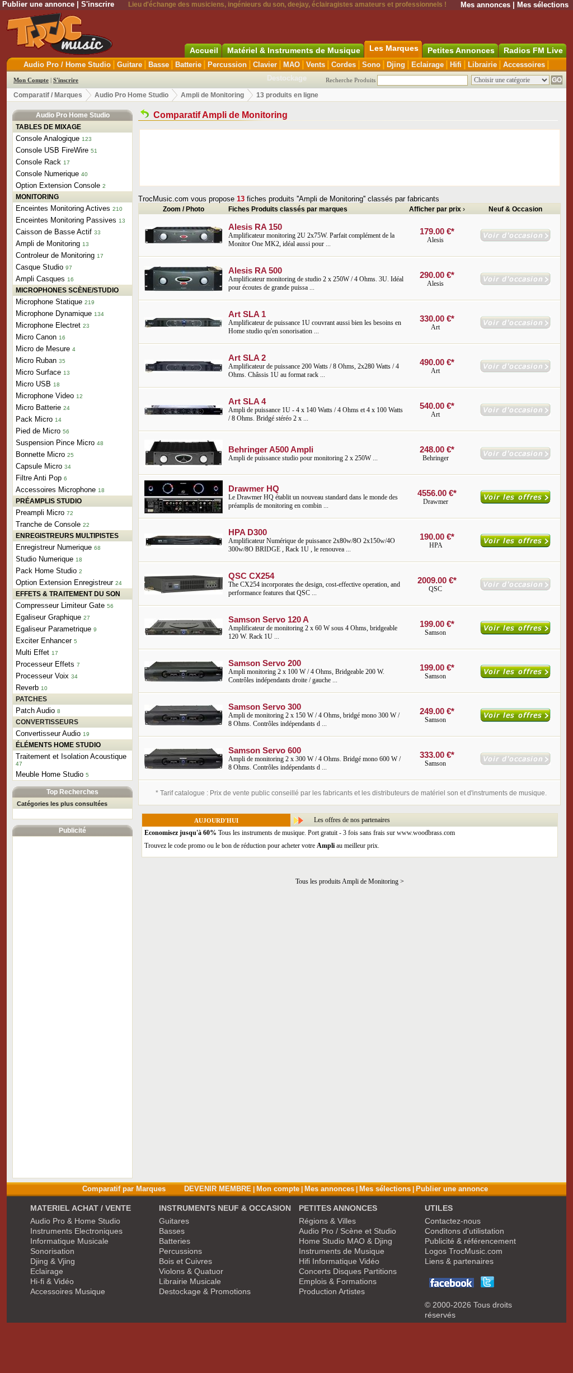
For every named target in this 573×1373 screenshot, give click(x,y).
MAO (291, 64)
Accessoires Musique (67, 1291)
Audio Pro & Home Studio (75, 1220)
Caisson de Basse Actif (54, 232)
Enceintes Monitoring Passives (66, 220)
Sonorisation (52, 1251)
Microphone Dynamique (54, 313)
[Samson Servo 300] (183, 723)
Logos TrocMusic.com (463, 1251)
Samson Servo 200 (264, 663)
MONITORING (37, 197)
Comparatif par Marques (124, 1189)
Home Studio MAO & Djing (345, 1241)
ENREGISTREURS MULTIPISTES (67, 536)
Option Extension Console (58, 185)
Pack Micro (34, 419)
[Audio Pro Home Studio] (144, 115)
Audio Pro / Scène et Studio (347, 1230)
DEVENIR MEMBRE (217, 1189)
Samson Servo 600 (264, 750)
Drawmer (435, 502)
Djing (396, 64)
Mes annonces (485, 5)
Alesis (435, 240)
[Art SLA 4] (183, 413)
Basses (172, 1230)
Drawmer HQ (253, 488)
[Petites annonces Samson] (515, 763)
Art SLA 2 (247, 357)
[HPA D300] (183, 546)
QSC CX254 (251, 576)
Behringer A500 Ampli (270, 449)
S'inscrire (97, 4)
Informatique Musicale (69, 1241)
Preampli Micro (40, 512)
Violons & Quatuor (191, 1271)
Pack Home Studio (46, 571)
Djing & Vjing (52, 1261)
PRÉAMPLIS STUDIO (49, 501)
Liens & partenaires (459, 1261)
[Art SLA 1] (183, 325)
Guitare (129, 64)
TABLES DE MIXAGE (48, 127)
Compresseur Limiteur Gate (60, 605)
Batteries (174, 1241)
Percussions (180, 1251)
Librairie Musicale (190, 1281)
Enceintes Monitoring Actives (63, 208)
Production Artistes (332, 1291)
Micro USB (33, 384)
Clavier (265, 64)
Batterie (188, 64)
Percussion (227, 64)
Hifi (456, 64)
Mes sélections (543, 5)
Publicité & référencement (470, 1241)
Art (436, 327)
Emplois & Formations (338, 1281)
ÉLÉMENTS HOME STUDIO (58, 745)
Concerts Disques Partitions (348, 1271)
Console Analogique (47, 138)
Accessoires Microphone (56, 489)
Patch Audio (35, 710)
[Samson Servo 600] (183, 767)
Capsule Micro (39, 466)
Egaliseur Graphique (48, 617)
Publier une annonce (38, 4)
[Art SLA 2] (183, 371)
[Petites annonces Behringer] (515, 457)
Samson (435, 632)
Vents (315, 64)
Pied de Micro (38, 431)
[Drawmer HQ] (183, 511)
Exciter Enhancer (44, 640)
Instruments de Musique (341, 1251)
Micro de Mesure (43, 349)
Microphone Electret (48, 325)
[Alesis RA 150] (183, 242)
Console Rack (38, 162)
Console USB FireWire (52, 150)
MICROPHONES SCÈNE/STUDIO (67, 290)
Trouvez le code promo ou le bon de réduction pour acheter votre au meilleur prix (261, 846)
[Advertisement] (73, 1007)
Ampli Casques (40, 279)
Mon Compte (31, 80)
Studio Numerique (44, 559)
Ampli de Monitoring (212, 95)
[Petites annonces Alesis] (515, 239)
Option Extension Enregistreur (64, 582)
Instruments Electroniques (76, 1230)
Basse (158, 64)
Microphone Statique (49, 302)
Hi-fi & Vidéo (52, 1281)
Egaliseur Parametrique (53, 629)
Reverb (27, 687)
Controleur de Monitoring (55, 255)
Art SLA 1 (247, 314)
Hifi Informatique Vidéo (339, 1261)
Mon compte (277, 1189)
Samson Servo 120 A (268, 619)
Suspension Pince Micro (55, 442)
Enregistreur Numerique (54, 547)
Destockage (287, 78)
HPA (435, 545)
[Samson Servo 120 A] (183, 635)
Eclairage (427, 64)
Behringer (435, 458)
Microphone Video (45, 395)
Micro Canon (36, 337)
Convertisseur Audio (48, 733)
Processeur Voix (42, 676)
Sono (371, 64)
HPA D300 (247, 532)
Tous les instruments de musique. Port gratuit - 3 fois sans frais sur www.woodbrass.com (299, 833)
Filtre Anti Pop (39, 478)
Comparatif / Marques (47, 95)
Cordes (343, 64)
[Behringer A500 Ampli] (183, 465)
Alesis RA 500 (255, 270)
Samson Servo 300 (264, 706)
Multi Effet (32, 652)
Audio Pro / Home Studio (67, 64)
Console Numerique (47, 173)
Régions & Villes (327, 1220)
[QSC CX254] (183, 592)
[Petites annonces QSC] (515, 588)
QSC (435, 589)
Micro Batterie (38, 407)
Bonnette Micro (40, 454)
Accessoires (524, 64)
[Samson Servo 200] (183, 679)
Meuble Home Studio (49, 774)
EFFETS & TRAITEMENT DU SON (68, 594)
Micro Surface (38, 372)
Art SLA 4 (247, 401)
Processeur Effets (45, 664)
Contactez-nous (453, 1220)
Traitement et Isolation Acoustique (71, 756)
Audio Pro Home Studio (131, 95)
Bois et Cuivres (185, 1261)
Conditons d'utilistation (464, 1230)
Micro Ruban (36, 360)
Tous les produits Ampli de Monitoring (346, 881)
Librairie (482, 64)
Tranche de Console (48, 524)
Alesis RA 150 (255, 227)
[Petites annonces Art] (515, 327)
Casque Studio (39, 267)
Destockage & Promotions (205, 1291)
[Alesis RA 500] (183, 289)
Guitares (174, 1220)
